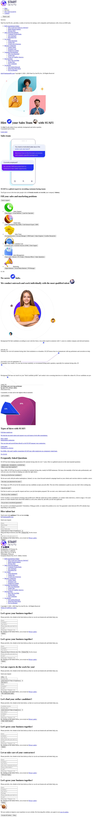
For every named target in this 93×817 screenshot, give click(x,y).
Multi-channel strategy (14, 29)
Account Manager (21, 236)
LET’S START (5, 396)
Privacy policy (33, 538)
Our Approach (12, 36)
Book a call (6, 16)
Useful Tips (11, 42)
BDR (37, 224)
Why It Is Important (13, 54)
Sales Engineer (39, 236)
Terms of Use (4, 608)
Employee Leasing (13, 50)
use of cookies (64, 812)
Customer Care (9, 245)
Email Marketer (17, 213)
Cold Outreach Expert (28, 224)
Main (5, 8)
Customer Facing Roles (14, 34)
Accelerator (7, 65)
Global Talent (12, 47)
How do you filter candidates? (9, 494)
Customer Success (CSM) (21, 245)
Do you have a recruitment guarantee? (11, 502)
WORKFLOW (4, 465)
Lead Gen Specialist (28, 213)
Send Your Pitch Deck (14, 68)
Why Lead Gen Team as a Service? (18, 27)
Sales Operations (39, 257)
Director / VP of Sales (18, 257)
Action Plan (11, 62)
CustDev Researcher (50, 236)
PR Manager (31, 268)
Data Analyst (8, 213)
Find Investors (8, 59)
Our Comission (12, 63)
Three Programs (12, 41)
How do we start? (6, 488)
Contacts (6, 13)
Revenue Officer (29, 257)
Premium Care (12, 49)
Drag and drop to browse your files (11, 532)
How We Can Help (13, 60)
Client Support (33, 245)
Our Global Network (14, 67)
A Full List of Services (14, 44)
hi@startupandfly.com (7, 517)
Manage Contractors (10, 45)
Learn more (4, 132)
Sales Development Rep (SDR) (13, 224)
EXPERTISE (21, 465)
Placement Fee (12, 37)
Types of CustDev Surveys (15, 57)
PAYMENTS (13, 465)
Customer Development (11, 52)
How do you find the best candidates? (11, 475)
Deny (14, 815)
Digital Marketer (9, 268)
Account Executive (10, 236)
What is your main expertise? (9, 467)
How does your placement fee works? (11, 481)
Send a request (5, 200)
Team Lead (8, 257)
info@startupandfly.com (8, 73)
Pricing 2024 (11, 31)
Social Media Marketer (21, 268)
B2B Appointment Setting (11, 26)
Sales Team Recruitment (11, 32)
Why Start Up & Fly (10, 11)
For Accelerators (12, 70)
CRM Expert (30, 236)
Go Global (7, 39)
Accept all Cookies (6, 815)
